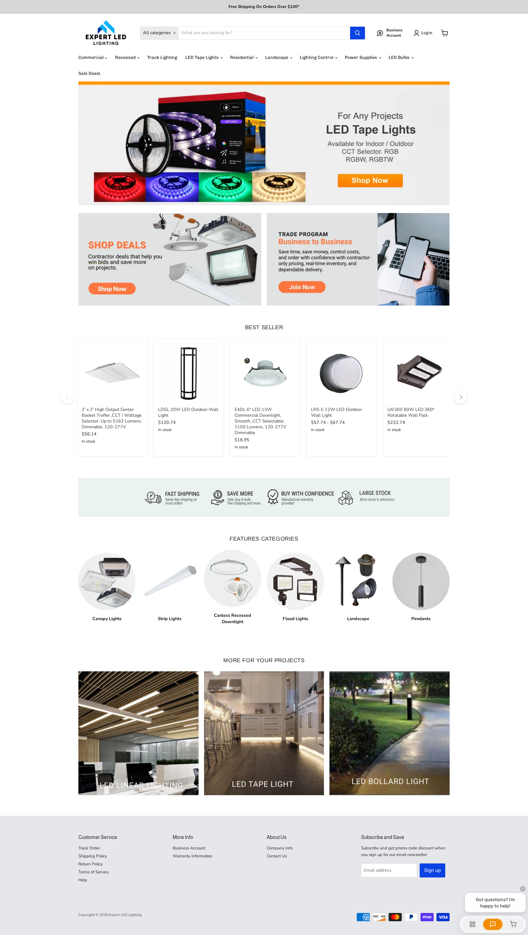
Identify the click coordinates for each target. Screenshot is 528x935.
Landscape (277, 57)
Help (82, 880)
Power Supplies (361, 57)
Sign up (432, 870)
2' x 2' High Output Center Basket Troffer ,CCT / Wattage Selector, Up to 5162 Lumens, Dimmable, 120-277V (112, 418)
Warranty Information (193, 856)
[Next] (460, 397)
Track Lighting (162, 57)
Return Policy (90, 864)
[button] (424, 33)
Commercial (91, 57)
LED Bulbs (400, 57)
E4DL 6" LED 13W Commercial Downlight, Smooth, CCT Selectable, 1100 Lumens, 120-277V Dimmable (260, 421)
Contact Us (277, 856)
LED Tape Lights (202, 57)
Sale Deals (89, 73)
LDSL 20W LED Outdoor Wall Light (188, 412)
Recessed (126, 57)
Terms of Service (93, 872)
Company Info (280, 848)
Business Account (189, 848)
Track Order (89, 848)
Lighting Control (317, 57)
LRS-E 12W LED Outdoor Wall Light (336, 412)
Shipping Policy (92, 856)
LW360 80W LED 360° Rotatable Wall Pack (411, 412)
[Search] (357, 33)
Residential (242, 57)
